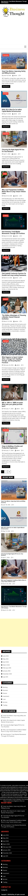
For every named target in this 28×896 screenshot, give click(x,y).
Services (5, 257)
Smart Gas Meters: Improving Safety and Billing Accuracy (14, 72)
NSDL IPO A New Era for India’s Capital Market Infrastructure (12, 110)
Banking (5, 386)
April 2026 (6, 662)
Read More (6, 86)
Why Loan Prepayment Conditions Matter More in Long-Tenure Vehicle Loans (14, 191)
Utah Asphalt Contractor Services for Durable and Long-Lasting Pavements (14, 274)
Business (5, 55)
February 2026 (7, 668)
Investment (6, 696)
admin (15, 75)
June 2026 (6, 656)
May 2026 (5, 659)
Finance (5, 93)
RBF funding (22, 792)
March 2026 (6, 665)
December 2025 (7, 674)
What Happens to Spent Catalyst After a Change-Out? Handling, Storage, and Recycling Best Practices (12, 360)
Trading (5, 215)
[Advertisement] (14, 32)
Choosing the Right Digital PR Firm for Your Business (13, 150)
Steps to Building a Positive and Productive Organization (12, 447)
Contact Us (4, 890)
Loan (4, 174)
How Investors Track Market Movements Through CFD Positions (14, 2)
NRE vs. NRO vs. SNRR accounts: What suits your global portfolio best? (12, 404)
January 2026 (6, 671)
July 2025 (5, 677)
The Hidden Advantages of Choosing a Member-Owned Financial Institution (14, 317)
